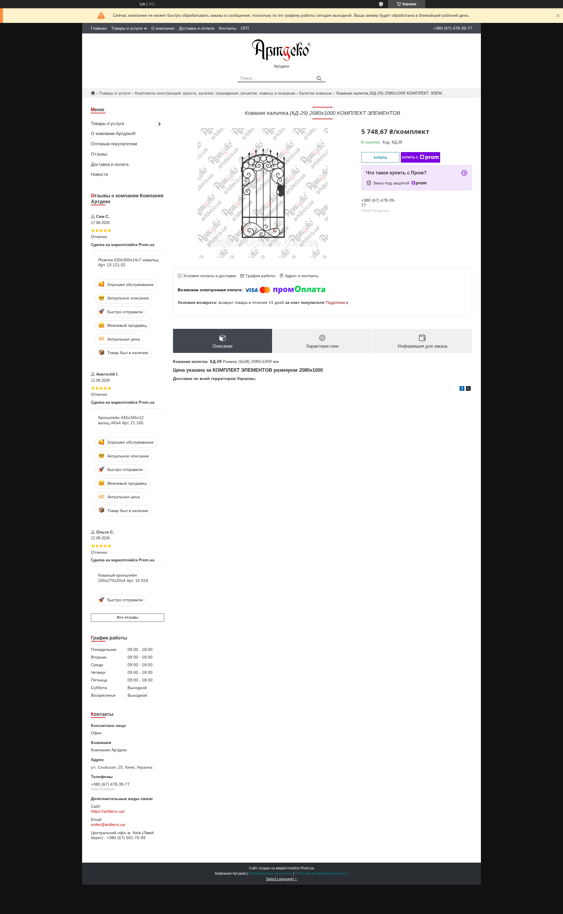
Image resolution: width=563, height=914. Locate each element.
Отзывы (99, 154)
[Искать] (318, 78)
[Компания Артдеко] (281, 49)
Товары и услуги (127, 28)
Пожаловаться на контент (270, 873)
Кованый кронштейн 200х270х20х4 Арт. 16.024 (123, 578)
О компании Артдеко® (113, 133)
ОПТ (245, 28)
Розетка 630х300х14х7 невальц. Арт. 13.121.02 (129, 262)
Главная (99, 28)
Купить (380, 157)
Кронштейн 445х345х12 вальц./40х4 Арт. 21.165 (121, 420)
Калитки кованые (315, 93)
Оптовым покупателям (114, 143)
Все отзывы (127, 617)
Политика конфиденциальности (321, 873)
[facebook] (461, 389)
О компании (162, 28)
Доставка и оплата (196, 28)
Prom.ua (307, 868)
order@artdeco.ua (108, 824)
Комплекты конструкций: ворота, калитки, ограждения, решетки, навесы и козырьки (215, 93)
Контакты (227, 28)
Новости (99, 174)
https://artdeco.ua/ (108, 811)
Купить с (410, 157)
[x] (468, 389)
